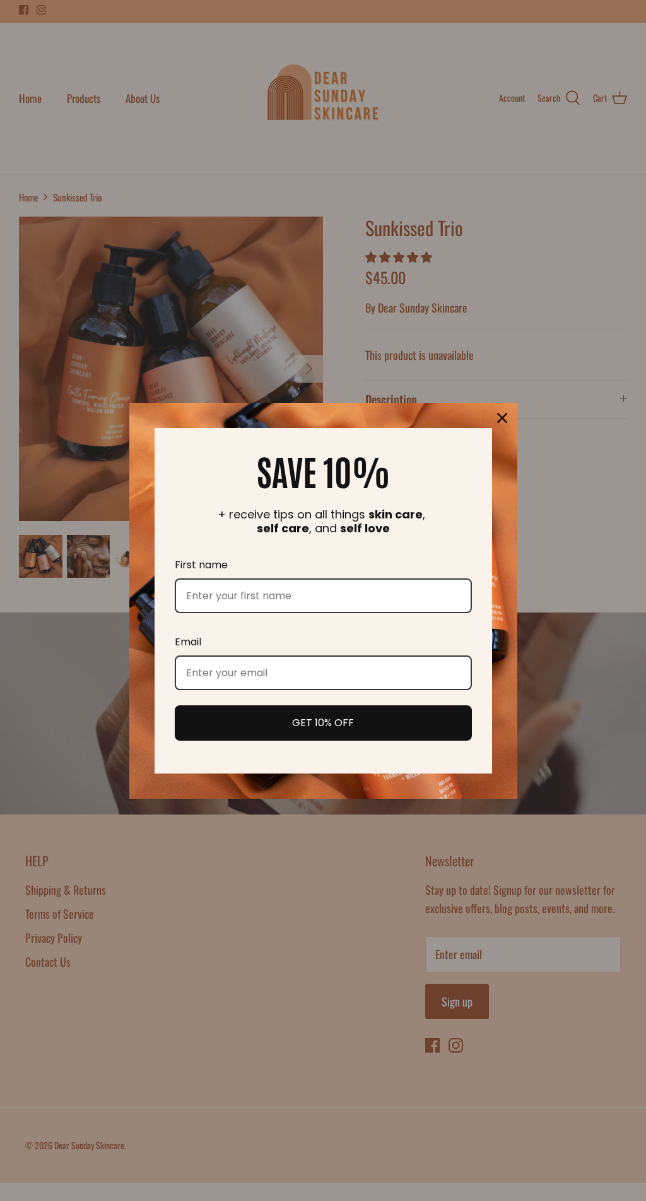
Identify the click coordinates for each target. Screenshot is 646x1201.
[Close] (502, 418)
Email (188, 642)
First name (201, 565)
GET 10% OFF (323, 722)
